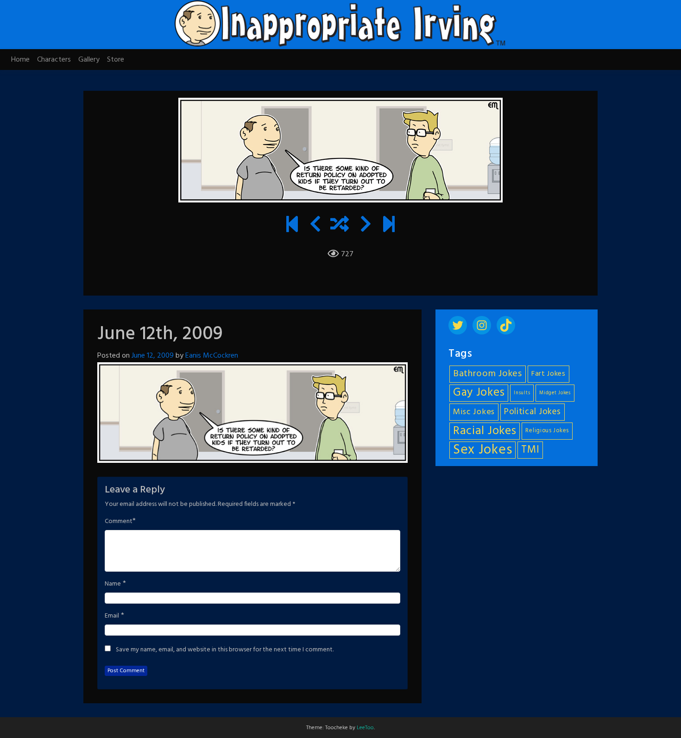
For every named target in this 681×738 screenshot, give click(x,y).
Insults (522, 393)
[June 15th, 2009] (366, 225)
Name (113, 584)
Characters (54, 60)
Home (20, 60)
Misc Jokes (474, 412)
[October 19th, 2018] (389, 225)
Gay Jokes (478, 393)
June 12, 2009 (153, 356)
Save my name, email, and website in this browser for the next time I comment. (225, 650)
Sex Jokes (482, 450)
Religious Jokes (547, 430)
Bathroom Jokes (487, 373)
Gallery (89, 60)
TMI (530, 450)
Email (112, 616)
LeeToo (365, 727)
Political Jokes (532, 412)
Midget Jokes (554, 393)
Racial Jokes (484, 431)
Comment (118, 521)
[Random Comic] (339, 225)
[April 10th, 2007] (292, 225)
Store (115, 60)
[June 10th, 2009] (315, 225)
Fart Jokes (548, 374)
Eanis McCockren (211, 356)
